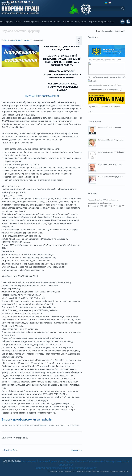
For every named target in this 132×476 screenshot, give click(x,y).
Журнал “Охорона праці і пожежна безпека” (106, 77)
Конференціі (119, 31)
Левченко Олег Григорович (109, 128)
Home (98, 31)
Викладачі (68, 22)
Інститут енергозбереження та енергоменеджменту (66, 468)
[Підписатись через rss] (128, 21)
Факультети (80, 22)
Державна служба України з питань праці (105, 60)
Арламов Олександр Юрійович (111, 152)
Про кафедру (52, 471)
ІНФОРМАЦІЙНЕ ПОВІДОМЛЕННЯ (42, 96)
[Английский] (110, 2)
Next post (76, 450)
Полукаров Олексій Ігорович (110, 164)
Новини (26, 40)
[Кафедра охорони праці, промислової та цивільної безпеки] (122, 21)
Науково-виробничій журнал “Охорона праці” (104, 109)
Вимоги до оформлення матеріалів (27, 419)
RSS (41, 425)
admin (6, 40)
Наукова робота (31, 22)
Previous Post (9, 450)
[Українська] (106, 2)
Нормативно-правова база (101, 22)
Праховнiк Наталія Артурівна (110, 177)
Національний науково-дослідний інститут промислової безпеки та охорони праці (105, 87)
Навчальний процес (51, 22)
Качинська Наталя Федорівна (110, 140)
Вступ (18, 22)
